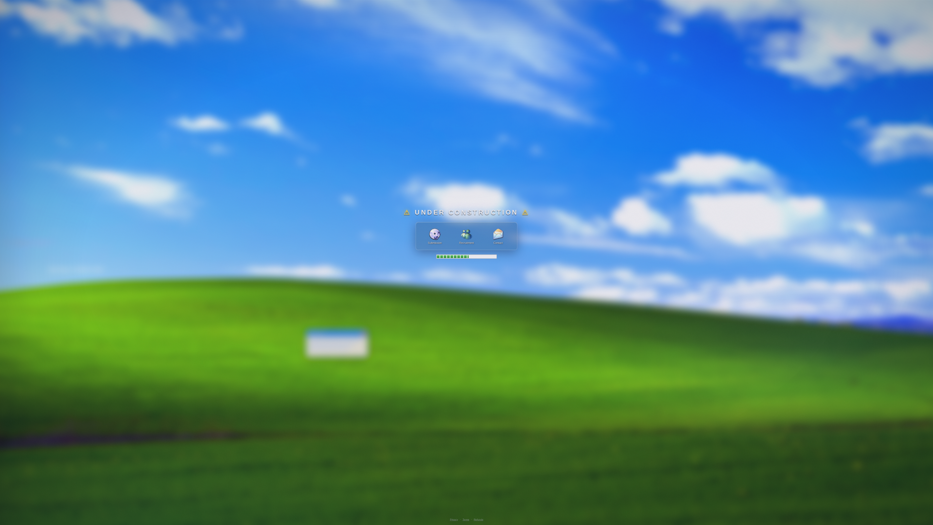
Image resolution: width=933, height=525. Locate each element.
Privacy (454, 519)
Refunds (478, 519)
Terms (466, 519)
